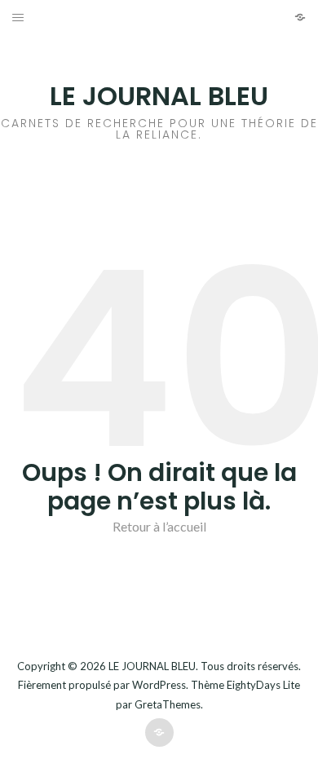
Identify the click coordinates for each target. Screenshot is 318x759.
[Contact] (300, 17)
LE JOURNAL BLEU (159, 95)
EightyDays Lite (263, 684)
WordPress (159, 684)
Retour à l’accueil (159, 526)
